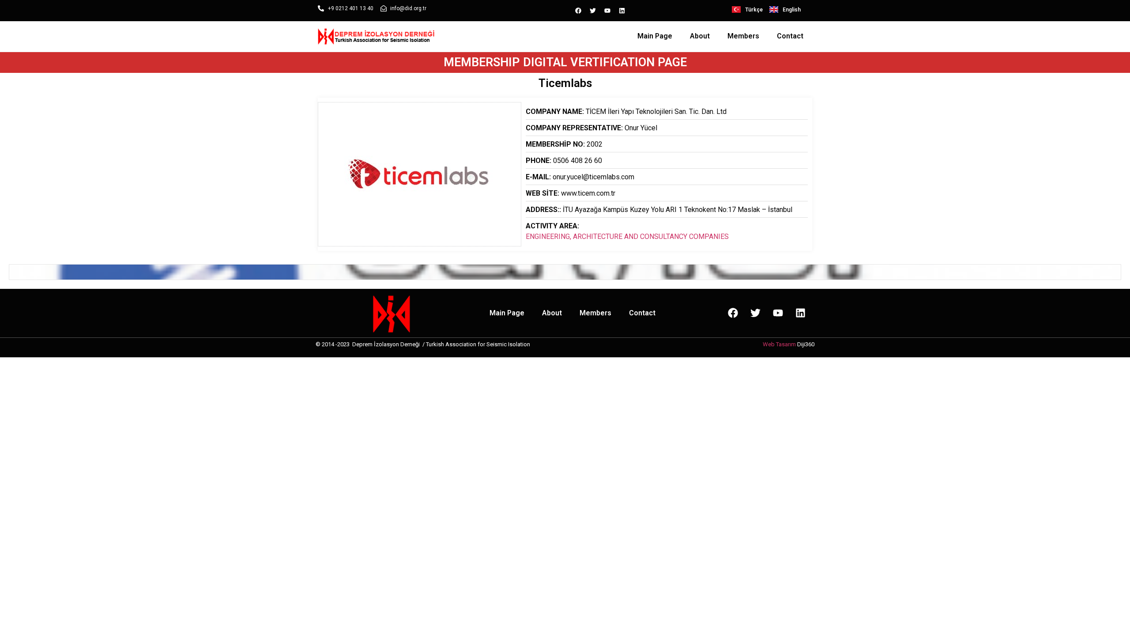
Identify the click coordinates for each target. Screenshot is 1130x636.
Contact (790, 36)
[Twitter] (593, 10)
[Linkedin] (622, 10)
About (700, 36)
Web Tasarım (779, 344)
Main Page (654, 36)
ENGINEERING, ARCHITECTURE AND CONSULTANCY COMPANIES (627, 236)
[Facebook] (578, 10)
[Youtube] (607, 10)
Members (743, 36)
